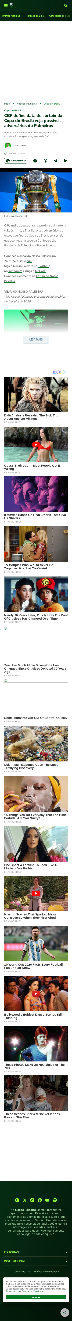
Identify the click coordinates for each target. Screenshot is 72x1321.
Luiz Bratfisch (19, 145)
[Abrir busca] (66, 5)
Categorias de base (59, 15)
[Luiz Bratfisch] (7, 145)
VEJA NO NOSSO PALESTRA (23, 291)
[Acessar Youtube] (47, 1200)
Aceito (36, 1297)
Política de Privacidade (46, 1271)
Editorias (11, 1252)
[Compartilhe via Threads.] (45, 161)
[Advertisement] (36, 60)
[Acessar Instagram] (32, 1200)
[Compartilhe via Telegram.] (55, 161)
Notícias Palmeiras (27, 103)
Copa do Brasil (52, 103)
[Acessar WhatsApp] (17, 1200)
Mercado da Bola (35, 15)
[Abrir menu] (6, 5)
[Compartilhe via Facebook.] (35, 161)
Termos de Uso (21, 1271)
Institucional (15, 1261)
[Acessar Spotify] (54, 1200)
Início (7, 103)
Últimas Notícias (11, 15)
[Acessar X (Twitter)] (24, 1200)
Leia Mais (36, 339)
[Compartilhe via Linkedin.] (66, 161)
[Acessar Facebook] (39, 1200)
